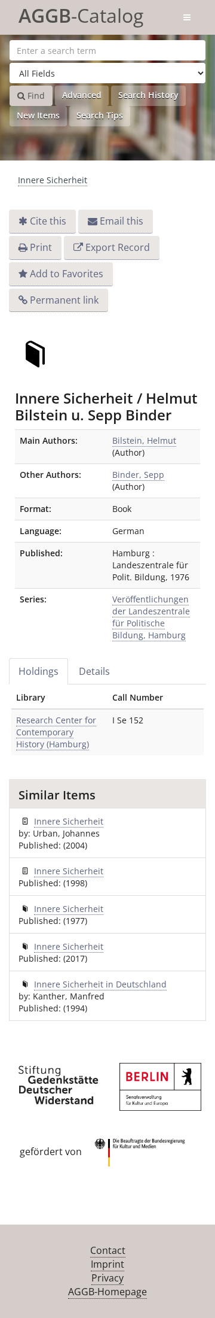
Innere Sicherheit (52, 180)
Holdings (39, 671)
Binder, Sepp (138, 474)
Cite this (48, 221)
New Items (38, 115)
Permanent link (64, 300)
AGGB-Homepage (107, 1291)
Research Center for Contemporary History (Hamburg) (56, 732)
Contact (107, 1250)
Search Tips (99, 115)
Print (41, 247)
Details (94, 671)
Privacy (107, 1277)
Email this (121, 221)
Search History (148, 95)
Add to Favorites (66, 273)
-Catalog (81, 13)
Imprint (107, 1264)
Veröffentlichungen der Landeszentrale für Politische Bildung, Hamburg (151, 617)
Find (35, 95)
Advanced (82, 95)
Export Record (117, 247)
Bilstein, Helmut (144, 440)
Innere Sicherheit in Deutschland (100, 984)
